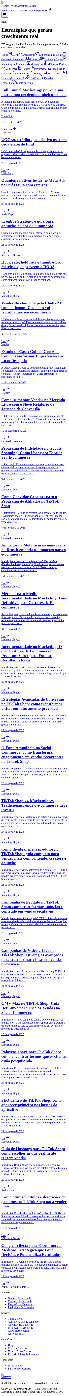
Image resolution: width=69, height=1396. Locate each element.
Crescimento (28, 54)
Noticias (25, 68)
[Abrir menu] (4, 15)
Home (4, 5)
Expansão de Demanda (20, 1304)
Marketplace (37, 64)
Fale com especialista (37, 10)
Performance (41, 68)
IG (2, 1377)
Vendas (49, 78)
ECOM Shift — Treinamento (23, 1354)
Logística (35, 59)
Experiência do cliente (51, 54)
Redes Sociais (22, 73)
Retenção (38, 73)
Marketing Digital (53, 59)
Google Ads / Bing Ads (20, 1324)
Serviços (12, 5)
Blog (34, 5)
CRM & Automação (18, 1330)
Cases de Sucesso (17, 1348)
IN (5, 1377)
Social (60, 73)
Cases (20, 5)
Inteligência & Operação (21, 1307)
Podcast (27, 5)
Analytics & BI (16, 1333)
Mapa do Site (15, 1365)
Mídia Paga (11, 68)
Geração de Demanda (19, 1298)
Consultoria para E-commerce (24, 1321)
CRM (15, 54)
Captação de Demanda (20, 1301)
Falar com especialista (19, 1368)
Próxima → (23, 1286)
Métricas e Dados (57, 64)
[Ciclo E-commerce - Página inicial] (12, 2)
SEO (50, 73)
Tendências (35, 78)
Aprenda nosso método (13, 10)
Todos (4, 54)
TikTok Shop (15, 1318)
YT (9, 1377)
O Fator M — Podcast (19, 1351)
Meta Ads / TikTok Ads (20, 1327)
